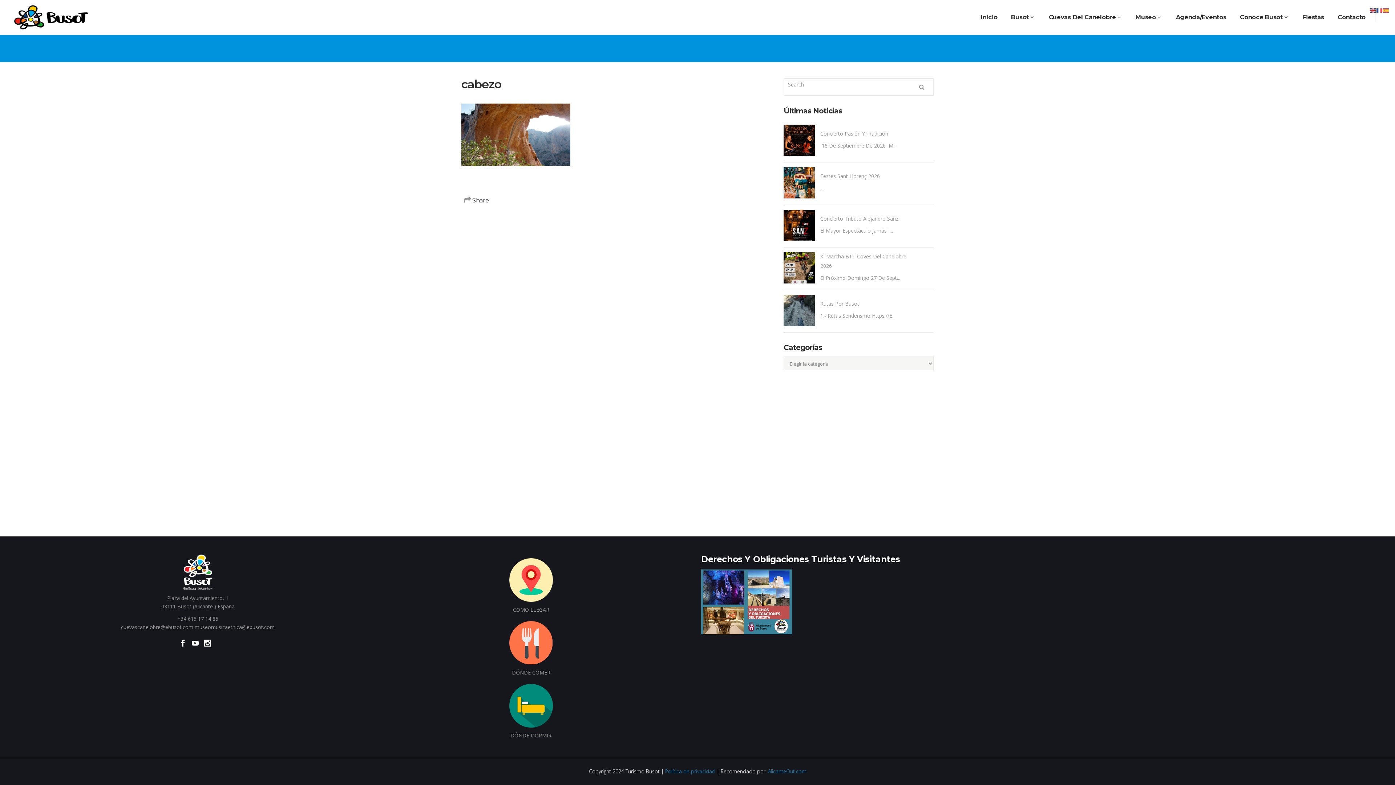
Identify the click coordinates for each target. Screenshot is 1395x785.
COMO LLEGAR (531, 609)
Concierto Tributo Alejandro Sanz (859, 218)
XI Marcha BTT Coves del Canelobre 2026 (863, 261)
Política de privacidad (690, 771)
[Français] (1379, 10)
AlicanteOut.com (787, 771)
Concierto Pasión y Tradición (854, 133)
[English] (1373, 10)
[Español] (1386, 10)
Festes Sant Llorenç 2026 (850, 176)
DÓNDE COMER (531, 672)
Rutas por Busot (839, 303)
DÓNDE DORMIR (530, 735)
